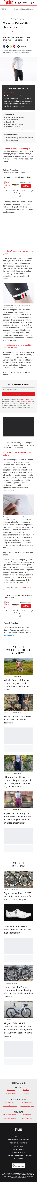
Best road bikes (9, 1102)
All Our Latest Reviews (9, 1114)
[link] (8, 184)
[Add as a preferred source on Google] (18, 1165)
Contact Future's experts (18, 1140)
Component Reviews (10, 1118)
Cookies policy (18, 1149)
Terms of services (25, 399)
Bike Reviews (27, 1114)
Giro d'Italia (26, 1090)
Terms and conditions (18, 1143)
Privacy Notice (27, 401)
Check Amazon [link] (26, 186)
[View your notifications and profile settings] (15, 3)
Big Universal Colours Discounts (23, 9)
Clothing (13, 19)
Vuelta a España (11, 1093)
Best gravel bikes (27, 1102)
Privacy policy (18, 1146)
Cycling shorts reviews (26, 19)
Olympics (26, 1093)
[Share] (4, 46)
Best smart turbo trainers (10, 1106)
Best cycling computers (27, 1106)
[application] (18, 425)
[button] (18, 184)
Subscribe (25, 2)
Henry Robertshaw (11, 170)
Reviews (5, 19)
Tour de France (11, 1090)
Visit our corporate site (28, 1174)
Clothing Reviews (27, 1118)
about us (18, 1136)
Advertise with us (18, 1152)
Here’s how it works (24, 52)
